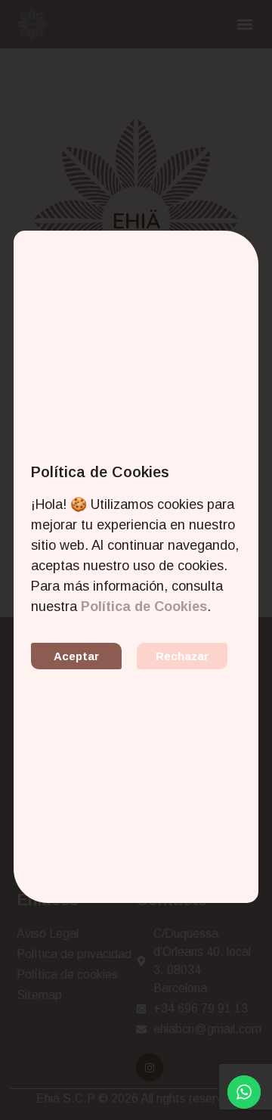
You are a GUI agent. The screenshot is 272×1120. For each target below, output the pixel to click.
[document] (136, 560)
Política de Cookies (144, 606)
